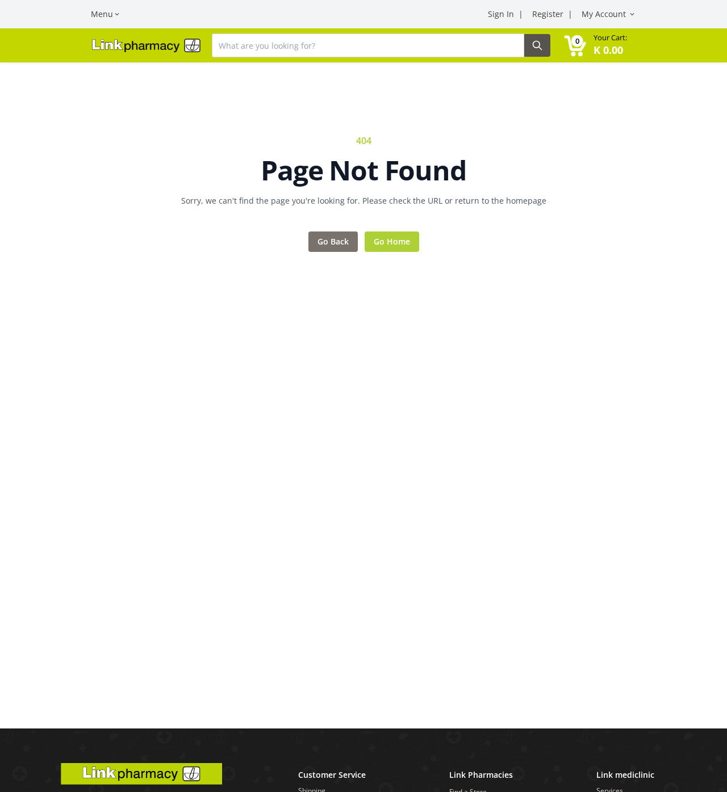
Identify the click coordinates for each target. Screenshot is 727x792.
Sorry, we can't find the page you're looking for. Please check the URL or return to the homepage (363, 200)
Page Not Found (363, 170)
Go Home (392, 241)
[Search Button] (537, 45)
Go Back (333, 241)
